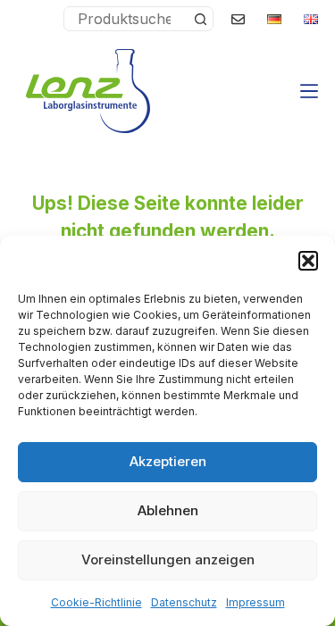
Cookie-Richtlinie (96, 602)
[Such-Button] (200, 18)
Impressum (255, 602)
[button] (308, 261)
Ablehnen (168, 510)
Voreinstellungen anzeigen (168, 559)
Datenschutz (184, 602)
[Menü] (309, 91)
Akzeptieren (168, 461)
